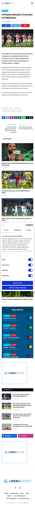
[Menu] (32, 3)
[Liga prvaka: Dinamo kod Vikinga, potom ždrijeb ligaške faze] (6, 397)
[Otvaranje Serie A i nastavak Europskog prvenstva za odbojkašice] (6, 427)
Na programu (17, 310)
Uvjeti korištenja (11, 498)
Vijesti (22, 493)
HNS (11, 108)
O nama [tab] (28, 230)
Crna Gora (5, 108)
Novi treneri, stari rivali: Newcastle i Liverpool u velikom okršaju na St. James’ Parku (22, 415)
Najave (6, 493)
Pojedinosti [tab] (17, 230)
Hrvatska (17, 108)
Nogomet (5, 10)
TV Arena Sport (7, 21)
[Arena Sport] (9, 3)
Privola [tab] (6, 230)
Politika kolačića (24, 498)
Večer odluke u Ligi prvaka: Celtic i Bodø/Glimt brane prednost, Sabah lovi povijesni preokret (22, 405)
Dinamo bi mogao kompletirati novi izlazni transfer (17, 299)
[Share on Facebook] (6, 25)
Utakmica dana (14, 493)
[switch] (30, 265)
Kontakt (9, 496)
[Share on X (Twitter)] (15, 25)
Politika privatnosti (20, 496)
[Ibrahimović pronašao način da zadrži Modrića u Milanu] (17, 180)
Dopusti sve (17, 283)
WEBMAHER (26, 503)
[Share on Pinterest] (25, 25)
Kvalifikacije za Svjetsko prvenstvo (12, 110)
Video (27, 493)
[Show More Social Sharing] (31, 25)
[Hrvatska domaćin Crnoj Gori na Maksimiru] (17, 38)
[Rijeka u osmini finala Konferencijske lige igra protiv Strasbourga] (17, 152)
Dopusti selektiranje (17, 287)
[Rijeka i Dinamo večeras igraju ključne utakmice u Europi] (17, 207)
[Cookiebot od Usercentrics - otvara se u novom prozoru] (25, 225)
